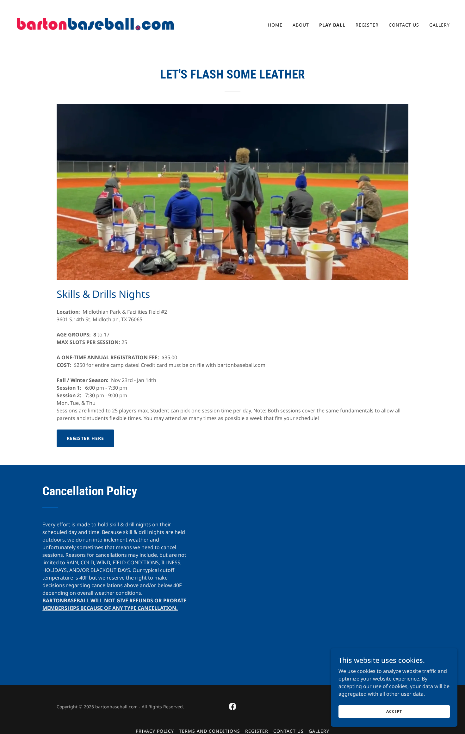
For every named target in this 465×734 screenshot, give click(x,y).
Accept (394, 711)
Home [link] (275, 25)
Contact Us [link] (404, 25)
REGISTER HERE (85, 438)
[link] (95, 23)
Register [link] (367, 25)
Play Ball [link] (332, 25)
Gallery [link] (439, 25)
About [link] (301, 25)
